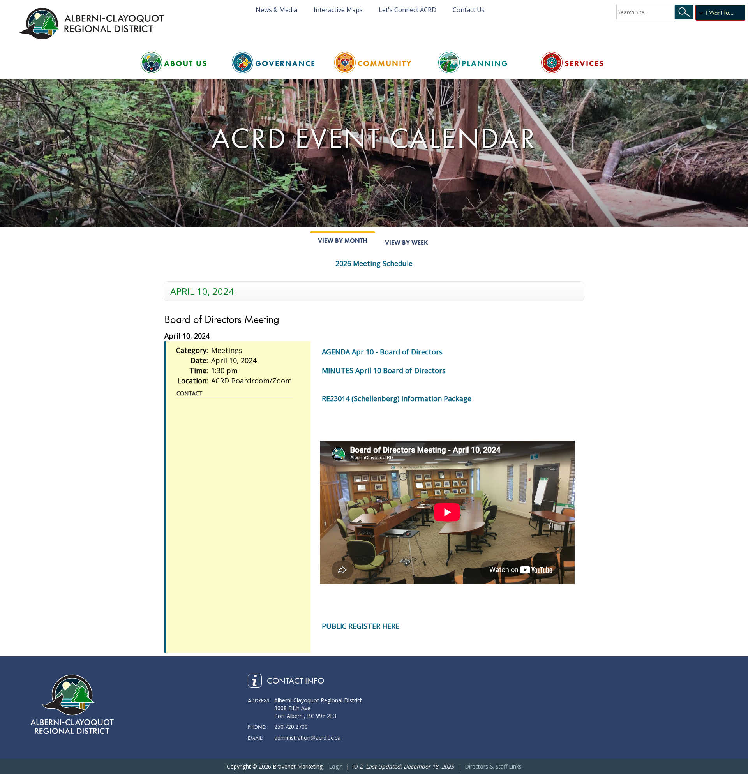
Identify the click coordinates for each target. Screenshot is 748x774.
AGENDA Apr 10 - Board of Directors (382, 351)
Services (584, 63)
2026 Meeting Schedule (374, 263)
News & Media (276, 9)
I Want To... (720, 13)
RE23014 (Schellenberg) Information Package (396, 398)
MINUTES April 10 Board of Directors (384, 370)
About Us (185, 63)
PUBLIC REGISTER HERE (360, 626)
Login (336, 766)
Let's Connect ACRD (407, 9)
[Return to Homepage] (93, 23)
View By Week (406, 242)
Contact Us (469, 9)
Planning (485, 63)
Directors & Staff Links (493, 766)
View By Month (342, 240)
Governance (285, 63)
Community (385, 63)
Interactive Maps (338, 9)
